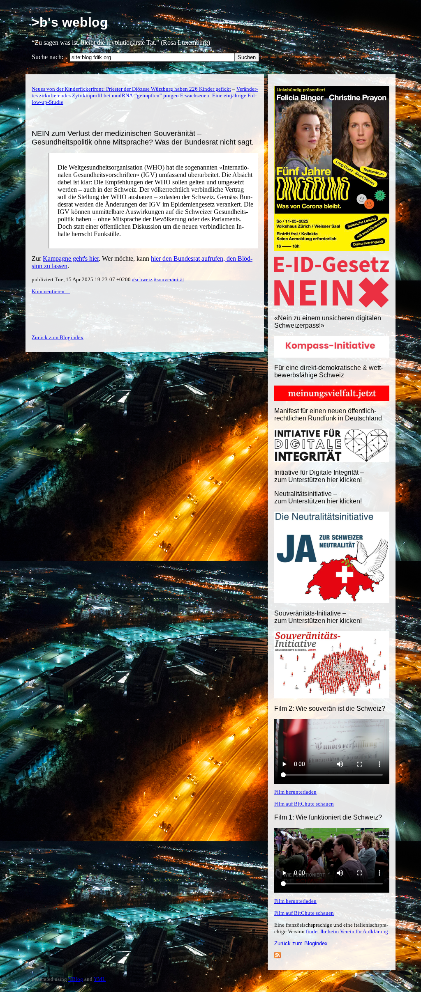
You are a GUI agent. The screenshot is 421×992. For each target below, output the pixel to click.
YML (100, 979)
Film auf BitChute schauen (304, 804)
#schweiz (142, 279)
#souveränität (169, 279)
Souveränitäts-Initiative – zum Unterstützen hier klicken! (318, 617)
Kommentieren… (51, 291)
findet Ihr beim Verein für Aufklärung (347, 931)
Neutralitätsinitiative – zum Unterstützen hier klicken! (318, 497)
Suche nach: (47, 56)
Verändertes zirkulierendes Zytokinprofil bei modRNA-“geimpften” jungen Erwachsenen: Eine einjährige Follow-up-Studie (145, 95)
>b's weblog (70, 22)
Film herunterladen (295, 792)
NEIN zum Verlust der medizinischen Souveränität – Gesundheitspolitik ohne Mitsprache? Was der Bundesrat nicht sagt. (143, 137)
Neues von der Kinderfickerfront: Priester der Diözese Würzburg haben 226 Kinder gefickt (131, 89)
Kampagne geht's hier (71, 258)
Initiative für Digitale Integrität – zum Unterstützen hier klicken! (319, 476)
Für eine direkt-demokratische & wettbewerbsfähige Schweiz (328, 371)
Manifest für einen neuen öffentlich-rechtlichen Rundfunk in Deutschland (328, 414)
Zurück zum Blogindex (301, 943)
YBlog (75, 979)
